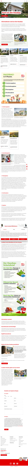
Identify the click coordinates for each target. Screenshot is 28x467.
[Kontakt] (27, 167)
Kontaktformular (4, 44)
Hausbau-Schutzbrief (3, 441)
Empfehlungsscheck (21, 440)
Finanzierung (12, 442)
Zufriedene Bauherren (3, 440)
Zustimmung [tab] (4, 229)
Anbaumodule (2, 443)
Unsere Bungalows (22, 64)
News (19, 446)
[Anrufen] (27, 165)
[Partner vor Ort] (27, 169)
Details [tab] (14, 229)
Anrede (5, 395)
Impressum (11, 466)
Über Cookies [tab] (23, 229)
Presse (19, 439)
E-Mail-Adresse (15, 406)
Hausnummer (15, 403)
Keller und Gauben (4, 363)
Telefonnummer (5, 406)
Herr (8, 396)
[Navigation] (26, 1)
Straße (5, 403)
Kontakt (20, 442)
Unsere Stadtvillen (13, 64)
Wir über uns (20, 438)
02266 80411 (3, 450)
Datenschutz (16, 466)
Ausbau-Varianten (3, 442)
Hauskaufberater (21, 441)
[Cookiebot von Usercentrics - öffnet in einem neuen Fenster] (24, 227)
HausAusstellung (3, 438)
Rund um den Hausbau (3, 439)
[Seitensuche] (24, 1)
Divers (11, 396)
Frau (5, 396)
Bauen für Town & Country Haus (23, 443)
